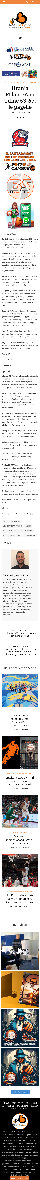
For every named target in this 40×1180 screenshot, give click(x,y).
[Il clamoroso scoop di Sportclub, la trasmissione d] (20, 951)
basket (28, 526)
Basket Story (12, 773)
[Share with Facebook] (15, 117)
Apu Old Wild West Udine (12, 526)
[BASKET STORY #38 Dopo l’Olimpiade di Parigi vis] (20, 989)
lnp (4, 535)
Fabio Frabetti (24, 847)
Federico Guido (24, 112)
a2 (4, 521)
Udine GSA (13, 82)
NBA (28, 1103)
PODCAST (23, 1109)
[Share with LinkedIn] (21, 117)
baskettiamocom (26, 531)
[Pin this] (24, 117)
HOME (6, 1103)
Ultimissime (21, 82)
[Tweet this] (18, 117)
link (13, 514)
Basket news (15, 711)
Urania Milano (31, 82)
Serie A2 (6, 82)
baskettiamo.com (9, 531)
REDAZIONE (24, 729)
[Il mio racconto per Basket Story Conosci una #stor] (20, 1028)
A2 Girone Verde (15, 521)
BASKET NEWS (22, 1106)
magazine (20, 773)
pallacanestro (15, 535)
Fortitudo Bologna (13, 891)
